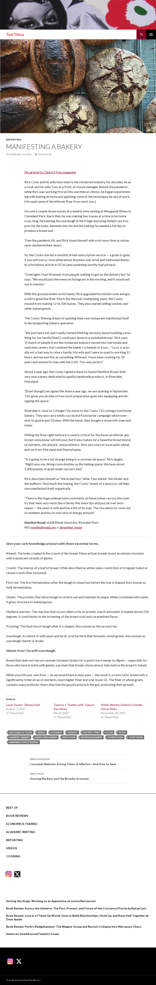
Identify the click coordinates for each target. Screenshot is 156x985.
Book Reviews (17, 815)
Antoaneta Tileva (21, 732)
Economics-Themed (21, 823)
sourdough (115, 737)
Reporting (13, 139)
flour (109, 732)
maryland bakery (46, 737)
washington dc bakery (24, 742)
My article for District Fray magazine (50, 172)
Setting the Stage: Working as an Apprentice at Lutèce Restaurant (51, 901)
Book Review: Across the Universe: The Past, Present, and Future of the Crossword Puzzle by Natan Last (76, 908)
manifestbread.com (43, 527)
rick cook (69, 737)
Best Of (12, 807)
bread (41, 732)
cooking (56, 732)
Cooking (13, 856)
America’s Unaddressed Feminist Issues (32, 934)
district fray (91, 732)
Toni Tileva (15, 34)
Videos (11, 848)
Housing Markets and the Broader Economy (59, 776)
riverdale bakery (91, 737)
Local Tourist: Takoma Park (23, 705)
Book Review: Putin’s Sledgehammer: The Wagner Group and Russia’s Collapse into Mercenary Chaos (73, 926)
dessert (73, 732)
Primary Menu (151, 34)
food (122, 732)
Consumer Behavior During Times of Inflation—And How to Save (73, 762)
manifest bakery (20, 737)
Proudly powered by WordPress (23, 980)
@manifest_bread (70, 527)
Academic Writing (20, 832)
